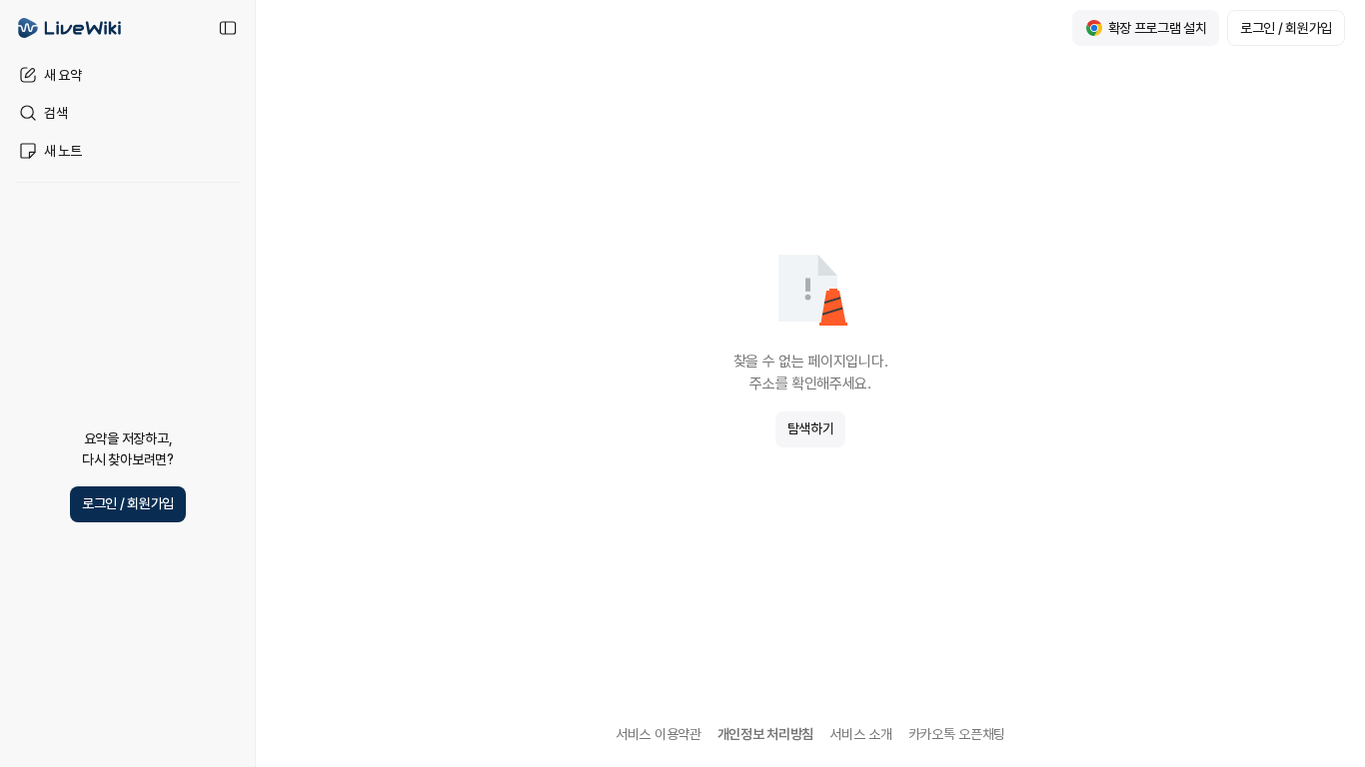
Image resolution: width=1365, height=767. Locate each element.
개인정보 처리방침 (765, 734)
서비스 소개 (860, 734)
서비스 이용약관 (658, 734)
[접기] (228, 28)
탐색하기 (810, 428)
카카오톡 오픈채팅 (956, 734)
